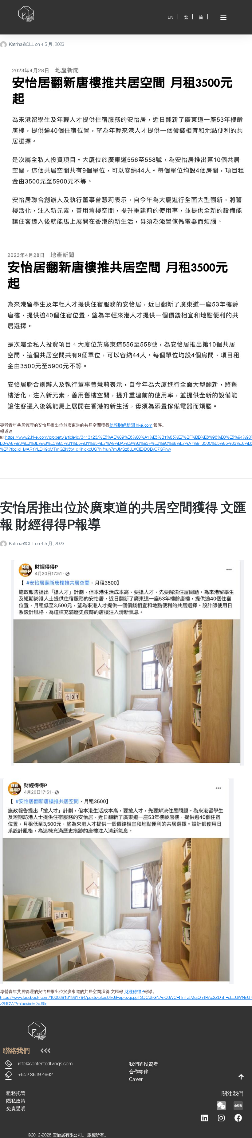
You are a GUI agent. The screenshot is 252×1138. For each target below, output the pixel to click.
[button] (224, 17)
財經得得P (134, 991)
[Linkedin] (204, 1118)
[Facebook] (238, 1118)
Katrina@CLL (22, 44)
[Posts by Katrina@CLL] (4, 44)
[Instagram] (221, 1118)
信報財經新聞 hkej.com (130, 425)
